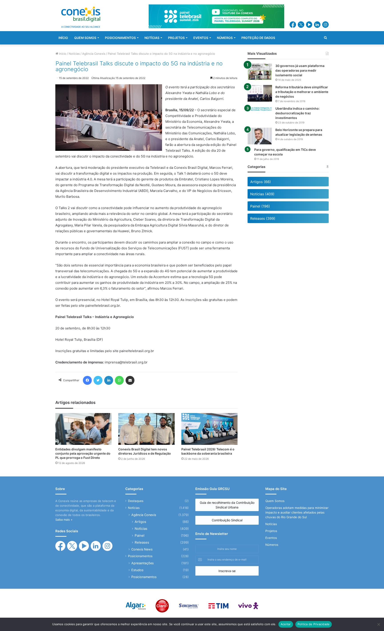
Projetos (271, 531)
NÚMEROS (225, 38)
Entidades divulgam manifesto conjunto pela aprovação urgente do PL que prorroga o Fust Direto (82, 453)
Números (271, 544)
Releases (142, 542)
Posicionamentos (140, 556)
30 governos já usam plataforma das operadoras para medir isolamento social (299, 70)
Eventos (271, 538)
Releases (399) (262, 218)
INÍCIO (63, 38)
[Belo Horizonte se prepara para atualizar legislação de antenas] (260, 136)
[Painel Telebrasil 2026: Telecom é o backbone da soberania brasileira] (209, 429)
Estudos (137, 570)
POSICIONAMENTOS (120, 38)
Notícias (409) (262, 194)
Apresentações (142, 563)
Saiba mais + (64, 519)
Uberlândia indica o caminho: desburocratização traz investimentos (297, 113)
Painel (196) (260, 206)
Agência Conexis (93, 53)
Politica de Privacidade (314, 624)
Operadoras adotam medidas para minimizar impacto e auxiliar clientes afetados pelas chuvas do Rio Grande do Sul (296, 512)
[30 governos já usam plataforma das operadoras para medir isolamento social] (260, 72)
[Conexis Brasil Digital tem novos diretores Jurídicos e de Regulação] (146, 429)
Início (62, 53)
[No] (378, 624)
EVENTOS (200, 38)
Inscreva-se (227, 571)
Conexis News (141, 549)
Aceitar (286, 624)
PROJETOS (176, 38)
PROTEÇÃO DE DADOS (258, 38)
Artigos (140, 522)
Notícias (74, 53)
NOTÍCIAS (151, 38)
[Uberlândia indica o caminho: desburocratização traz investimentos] (260, 108)
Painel (139, 535)
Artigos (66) (260, 181)
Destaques (135, 501)
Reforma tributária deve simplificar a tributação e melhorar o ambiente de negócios (301, 91)
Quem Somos (274, 501)
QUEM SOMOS (85, 38)
